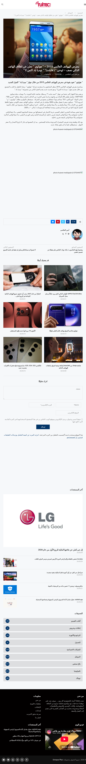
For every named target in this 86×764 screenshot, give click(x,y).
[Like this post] (73, 221)
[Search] (2, 4)
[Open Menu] (85, 4)
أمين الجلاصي (69, 74)
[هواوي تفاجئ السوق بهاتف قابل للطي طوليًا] (63, 315)
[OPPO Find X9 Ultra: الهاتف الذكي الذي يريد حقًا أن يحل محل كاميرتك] (63, 278)
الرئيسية (80, 13)
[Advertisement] (43, 468)
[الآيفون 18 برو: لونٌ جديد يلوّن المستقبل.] (22, 315)
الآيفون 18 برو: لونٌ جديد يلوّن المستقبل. (22, 331)
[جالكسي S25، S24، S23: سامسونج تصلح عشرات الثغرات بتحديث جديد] (22, 350)
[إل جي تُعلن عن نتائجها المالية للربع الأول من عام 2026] (43, 520)
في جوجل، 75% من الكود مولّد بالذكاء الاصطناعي (25, 740)
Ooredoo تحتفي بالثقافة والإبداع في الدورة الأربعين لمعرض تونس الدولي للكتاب (59, 559)
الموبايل (70, 13)
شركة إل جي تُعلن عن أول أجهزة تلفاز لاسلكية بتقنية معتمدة (65, 572)
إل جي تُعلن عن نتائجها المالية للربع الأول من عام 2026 (60, 550)
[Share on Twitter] (63, 221)
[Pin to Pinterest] (58, 221)
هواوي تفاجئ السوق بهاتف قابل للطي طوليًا (63, 331)
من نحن (80, 696)
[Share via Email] (53, 221)
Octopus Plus (58, 760)
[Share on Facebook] (68, 221)
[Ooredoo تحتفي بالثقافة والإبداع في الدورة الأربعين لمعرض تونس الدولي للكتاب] (10, 562)
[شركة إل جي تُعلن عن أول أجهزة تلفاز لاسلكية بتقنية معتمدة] (10, 576)
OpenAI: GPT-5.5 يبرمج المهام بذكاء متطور (27, 736)
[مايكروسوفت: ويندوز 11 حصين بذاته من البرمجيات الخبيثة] (10, 589)
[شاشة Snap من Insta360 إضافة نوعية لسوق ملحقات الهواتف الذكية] (63, 350)
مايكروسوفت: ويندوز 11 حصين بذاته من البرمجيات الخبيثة (65, 586)
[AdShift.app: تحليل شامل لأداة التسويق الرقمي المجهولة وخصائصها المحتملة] (10, 603)
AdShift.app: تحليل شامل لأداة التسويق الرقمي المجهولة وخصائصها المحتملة (59, 599)
